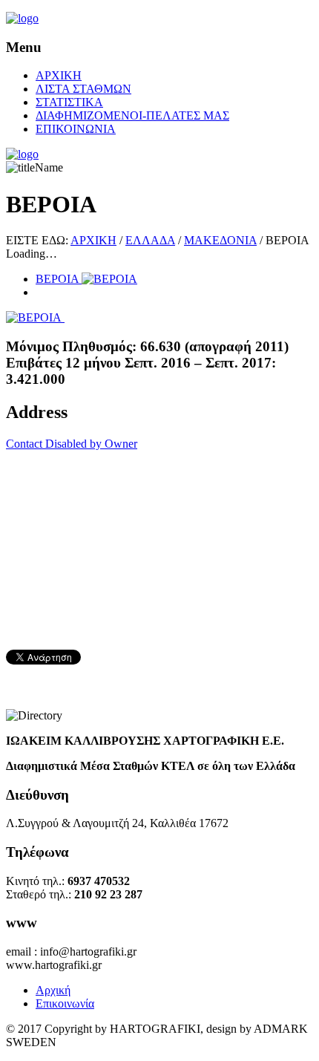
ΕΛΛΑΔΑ (150, 240)
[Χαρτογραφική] (22, 18)
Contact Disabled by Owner (71, 443)
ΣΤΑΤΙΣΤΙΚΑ (69, 102)
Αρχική (53, 990)
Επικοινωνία (65, 1003)
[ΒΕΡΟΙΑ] (35, 317)
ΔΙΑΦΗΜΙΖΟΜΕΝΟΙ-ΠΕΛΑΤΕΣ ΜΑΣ (132, 115)
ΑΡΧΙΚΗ (59, 75)
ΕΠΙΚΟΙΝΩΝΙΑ (76, 129)
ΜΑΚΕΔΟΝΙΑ (220, 240)
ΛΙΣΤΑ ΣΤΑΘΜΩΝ (83, 88)
